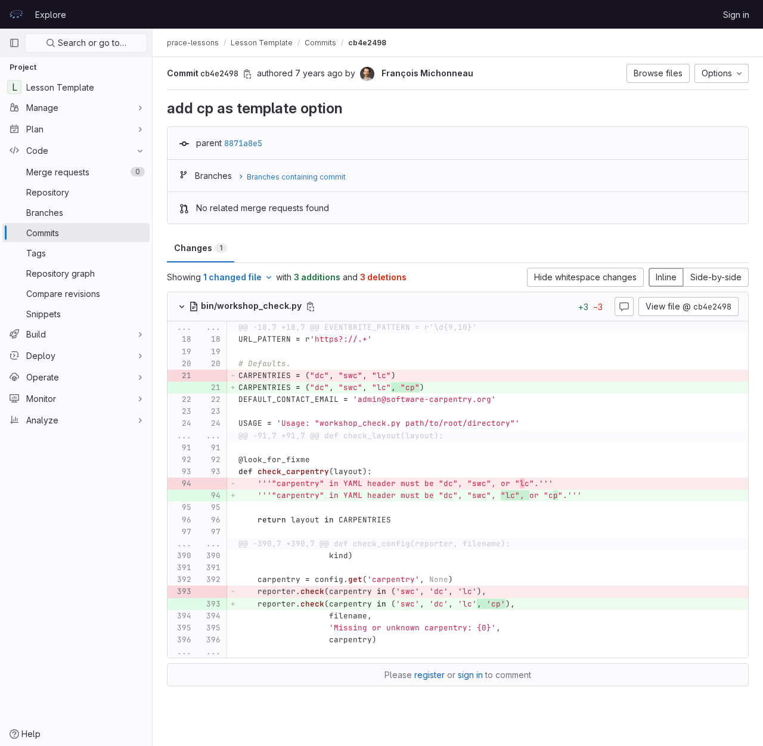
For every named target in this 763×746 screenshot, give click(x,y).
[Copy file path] (310, 306)
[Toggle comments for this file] (624, 306)
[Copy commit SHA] (247, 74)
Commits (320, 42)
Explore (50, 15)
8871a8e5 (243, 143)
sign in (470, 675)
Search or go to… (90, 43)
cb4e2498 (367, 42)
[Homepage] (16, 14)
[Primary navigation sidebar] (14, 42)
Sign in (736, 15)
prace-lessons (193, 42)
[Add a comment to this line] (167, 340)
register (429, 675)
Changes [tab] (198, 248)
